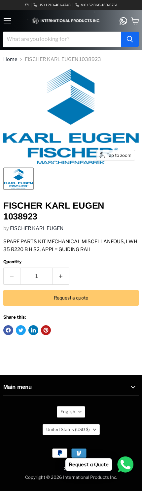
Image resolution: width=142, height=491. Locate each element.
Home (10, 59)
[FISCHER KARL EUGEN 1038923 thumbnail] (18, 178)
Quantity (12, 261)
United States (68, 429)
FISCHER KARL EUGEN (36, 228)
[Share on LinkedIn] (33, 330)
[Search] (130, 39)
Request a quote (71, 298)
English (67, 411)
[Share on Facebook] (8, 330)
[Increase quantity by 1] (61, 276)
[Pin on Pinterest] (46, 330)
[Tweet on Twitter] (21, 330)
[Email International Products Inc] (27, 5)
